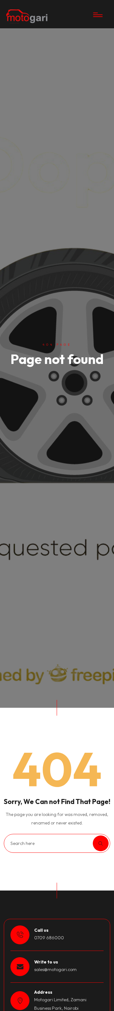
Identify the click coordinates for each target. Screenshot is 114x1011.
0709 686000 (49, 938)
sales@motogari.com (55, 969)
